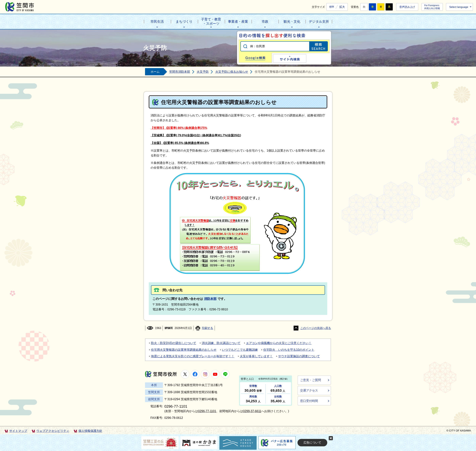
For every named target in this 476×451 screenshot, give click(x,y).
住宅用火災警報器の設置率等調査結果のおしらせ (183, 349)
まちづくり (184, 21)
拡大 (342, 6)
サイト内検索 (289, 58)
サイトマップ (18, 430)
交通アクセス (309, 390)
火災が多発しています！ (256, 356)
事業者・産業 (238, 21)
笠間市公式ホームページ (19, 6)
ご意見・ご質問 (310, 380)
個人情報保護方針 (90, 430)
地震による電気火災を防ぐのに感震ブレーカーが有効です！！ (192, 356)
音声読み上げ (407, 6)
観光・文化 (292, 21)
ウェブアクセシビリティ (52, 430)
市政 (265, 21)
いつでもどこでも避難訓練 (240, 349)
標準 (331, 7)
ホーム (155, 71)
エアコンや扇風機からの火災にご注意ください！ (278, 343)
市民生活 (157, 21)
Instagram (205, 374)
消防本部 (210, 299)
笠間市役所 (161, 374)
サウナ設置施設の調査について (299, 356)
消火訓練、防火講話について (221, 343)
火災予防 (203, 71)
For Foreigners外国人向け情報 (432, 6)
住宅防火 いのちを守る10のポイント (288, 349)
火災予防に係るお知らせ (231, 71)
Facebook (195, 374)
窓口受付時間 (309, 400)
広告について (312, 442)
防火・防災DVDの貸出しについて (173, 343)
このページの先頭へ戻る (315, 328)
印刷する (207, 328)
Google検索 (255, 58)
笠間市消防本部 (179, 71)
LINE (225, 374)
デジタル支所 (319, 21)
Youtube (215, 374)
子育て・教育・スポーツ (211, 21)
